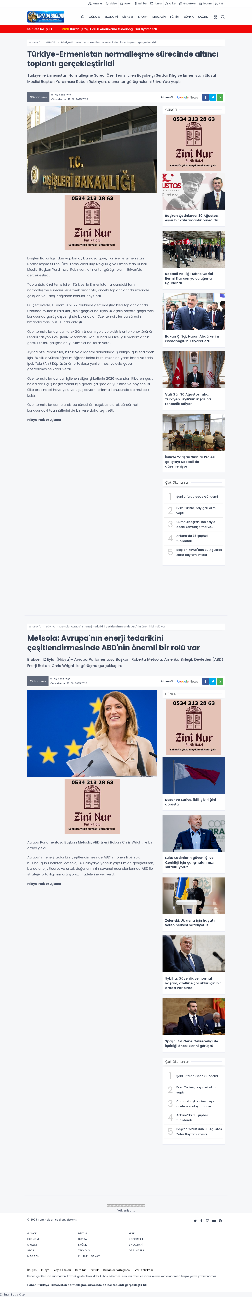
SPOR (142, 17)
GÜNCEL (94, 17)
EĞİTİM (174, 17)
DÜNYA (189, 17)
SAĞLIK (203, 17)
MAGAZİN (159, 17)
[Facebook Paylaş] (205, 97)
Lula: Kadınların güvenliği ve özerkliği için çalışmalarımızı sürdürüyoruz (119, 29)
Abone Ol (167, 97)
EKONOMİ (111, 17)
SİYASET (128, 17)
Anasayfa (35, 42)
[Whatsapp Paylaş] (220, 97)
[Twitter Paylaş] (212, 97)
